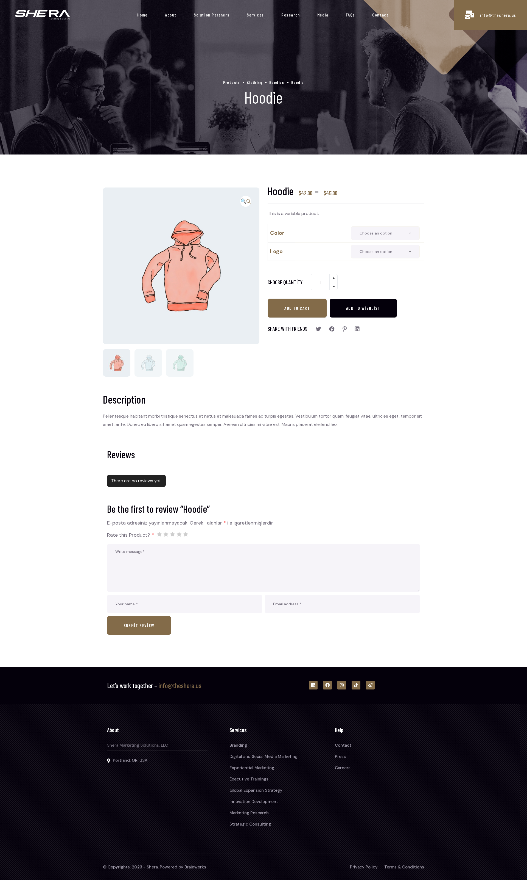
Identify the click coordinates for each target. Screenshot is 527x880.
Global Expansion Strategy (255, 790)
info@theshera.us (498, 15)
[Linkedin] (313, 685)
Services (255, 14)
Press (340, 756)
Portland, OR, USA (130, 760)
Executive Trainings (248, 779)
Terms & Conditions (404, 867)
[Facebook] (327, 685)
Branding (238, 745)
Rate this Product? (130, 535)
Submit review (139, 625)
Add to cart (297, 308)
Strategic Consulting (250, 824)
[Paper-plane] (370, 685)
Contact (380, 14)
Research (290, 14)
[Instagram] (341, 685)
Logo (276, 251)
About (170, 14)
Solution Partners (211, 14)
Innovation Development (253, 801)
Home (142, 14)
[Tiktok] (356, 685)
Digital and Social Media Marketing (263, 756)
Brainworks (195, 867)
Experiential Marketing (251, 768)
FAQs (350, 14)
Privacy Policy (364, 867)
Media (323, 14)
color (277, 232)
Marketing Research (249, 813)
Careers (343, 768)
